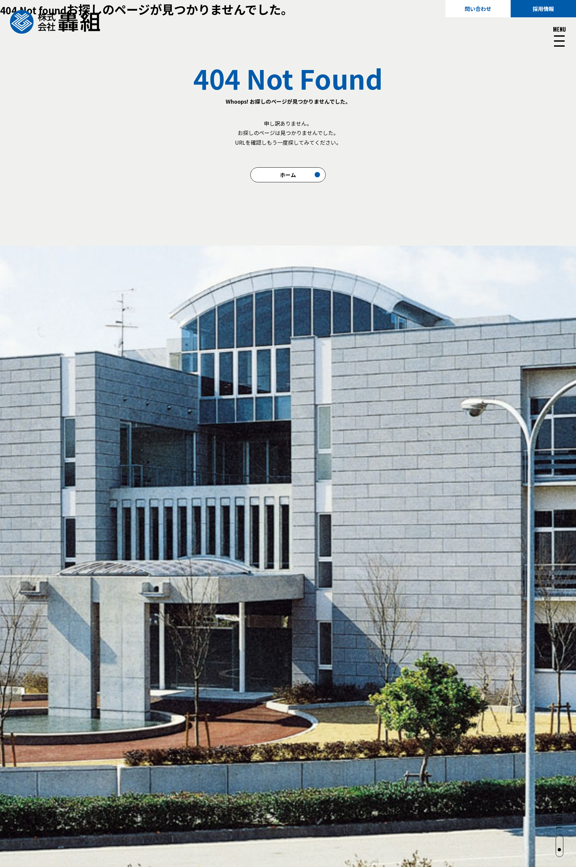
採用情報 (543, 9)
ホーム (288, 175)
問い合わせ (478, 9)
